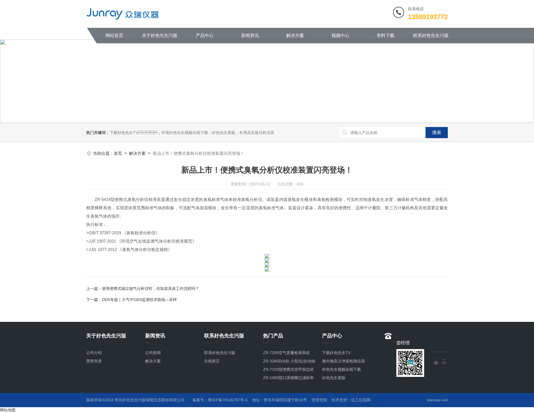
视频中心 (340, 35)
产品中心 (205, 35)
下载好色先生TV (336, 352)
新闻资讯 (250, 35)
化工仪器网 (360, 400)
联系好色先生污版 (431, 35)
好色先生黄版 (333, 377)
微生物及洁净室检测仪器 (343, 361)
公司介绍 (94, 352)
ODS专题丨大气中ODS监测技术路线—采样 (139, 299)
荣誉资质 (94, 361)
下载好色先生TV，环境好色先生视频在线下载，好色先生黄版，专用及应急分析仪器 (192, 132)
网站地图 (8, 410)
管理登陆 (319, 400)
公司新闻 (153, 352)
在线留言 (212, 361)
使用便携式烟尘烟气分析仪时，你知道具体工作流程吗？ (150, 288)
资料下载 (385, 35)
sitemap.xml (437, 400)
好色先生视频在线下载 (341, 369)
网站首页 (114, 35)
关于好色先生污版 (159, 35)
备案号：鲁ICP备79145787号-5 (220, 400)
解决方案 (295, 35)
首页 (118, 153)
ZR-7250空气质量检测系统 (286, 352)
